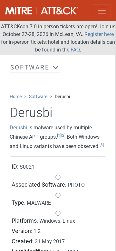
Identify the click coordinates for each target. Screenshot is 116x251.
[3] (102, 145)
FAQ (75, 50)
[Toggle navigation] (102, 10)
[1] (59, 135)
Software (38, 96)
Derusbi (18, 128)
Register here (99, 34)
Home (16, 96)
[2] (63, 135)
